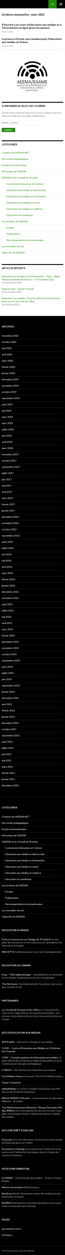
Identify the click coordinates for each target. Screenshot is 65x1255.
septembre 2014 (11, 660)
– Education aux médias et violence (24, 208)
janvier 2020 (8, 373)
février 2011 (8, 772)
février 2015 (8, 635)
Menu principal (61, 4)
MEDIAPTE (8, 951)
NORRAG (7, 1202)
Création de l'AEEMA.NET (16, 152)
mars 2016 (7, 573)
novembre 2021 (10, 335)
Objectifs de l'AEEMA (13, 252)
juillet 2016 (8, 548)
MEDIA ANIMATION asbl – (16, 1098)
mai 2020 (6, 348)
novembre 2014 (10, 647)
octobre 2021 (9, 341)
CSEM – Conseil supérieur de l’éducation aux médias (30, 1057)
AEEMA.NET (10, 4)
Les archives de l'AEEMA (15, 221)
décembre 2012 (10, 697)
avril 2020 (7, 354)
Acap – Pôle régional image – (17, 974)
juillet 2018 (8, 429)
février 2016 (8, 579)
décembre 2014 (10, 641)
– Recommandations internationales (24, 240)
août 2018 (7, 423)
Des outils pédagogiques (15, 158)
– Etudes (10, 227)
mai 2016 (6, 560)
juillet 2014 (8, 672)
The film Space (10, 983)
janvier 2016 (8, 585)
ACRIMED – (8, 1177)
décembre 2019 (10, 379)
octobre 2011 (9, 729)
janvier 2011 (8, 779)
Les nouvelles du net (13, 246)
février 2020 (8, 366)
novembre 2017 (10, 454)
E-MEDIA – (8, 1069)
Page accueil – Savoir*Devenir (18, 288)
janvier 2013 (8, 691)
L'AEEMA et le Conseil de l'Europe (20, 177)
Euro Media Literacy (12, 1076)
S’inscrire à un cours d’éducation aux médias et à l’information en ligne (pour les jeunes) (31, 26)
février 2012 (8, 710)
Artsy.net (7, 1139)
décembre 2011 (10, 722)
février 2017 (8, 504)
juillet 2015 (8, 610)
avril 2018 (7, 441)
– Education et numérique (19, 215)
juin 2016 (7, 554)
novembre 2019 (10, 385)
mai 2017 (6, 485)
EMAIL (6, 122)
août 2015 (7, 604)
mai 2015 (6, 616)
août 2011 (7, 741)
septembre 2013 (11, 685)
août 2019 (7, 404)
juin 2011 (7, 754)
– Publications (12, 233)
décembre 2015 (10, 591)
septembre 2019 (11, 398)
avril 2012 (7, 704)
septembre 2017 (11, 466)
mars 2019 (7, 416)
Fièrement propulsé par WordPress (18, 1250)
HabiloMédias (9, 1088)
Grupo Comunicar (11, 1082)
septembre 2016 (11, 535)
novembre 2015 (10, 598)
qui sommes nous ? (12, 1228)
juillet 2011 (8, 747)
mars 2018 (7, 448)
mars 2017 (7, 498)
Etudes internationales (14, 165)
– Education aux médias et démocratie (25, 190)
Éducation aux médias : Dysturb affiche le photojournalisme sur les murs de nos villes (31, 300)
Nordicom (7, 1193)
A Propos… (8, 1234)
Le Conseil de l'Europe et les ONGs (21, 1009)
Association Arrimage (13, 1148)
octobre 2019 (9, 391)
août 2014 (7, 666)
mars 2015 (7, 629)
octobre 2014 (9, 654)
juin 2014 (7, 679)
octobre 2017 (9, 460)
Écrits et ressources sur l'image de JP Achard (26, 939)
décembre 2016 (10, 516)
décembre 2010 (10, 785)
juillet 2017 (8, 473)
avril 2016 (7, 566)
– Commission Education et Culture (24, 183)
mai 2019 (6, 410)
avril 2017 (7, 491)
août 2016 (7, 541)
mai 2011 (6, 760)
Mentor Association (12, 1187)
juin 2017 (7, 479)
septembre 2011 (11, 735)
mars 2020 (7, 360)
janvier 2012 (8, 716)
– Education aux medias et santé (22, 202)
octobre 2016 (9, 529)
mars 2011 (7, 766)
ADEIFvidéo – (9, 1041)
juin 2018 (7, 435)
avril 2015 (7, 623)
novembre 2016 (10, 523)
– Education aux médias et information (25, 196)
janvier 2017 (8, 510)
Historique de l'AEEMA (14, 171)
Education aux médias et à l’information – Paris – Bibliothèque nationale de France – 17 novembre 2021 (31, 278)
